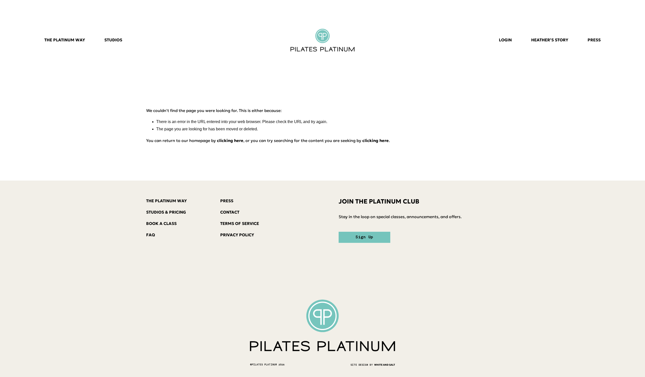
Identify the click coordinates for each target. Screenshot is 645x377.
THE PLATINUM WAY (64, 39)
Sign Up (364, 237)
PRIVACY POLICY (237, 234)
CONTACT (229, 212)
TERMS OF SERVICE (239, 223)
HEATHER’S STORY (549, 39)
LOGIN (505, 39)
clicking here (230, 140)
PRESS (594, 39)
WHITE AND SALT (384, 364)
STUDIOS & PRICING (166, 212)
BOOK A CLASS (161, 223)
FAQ (150, 234)
